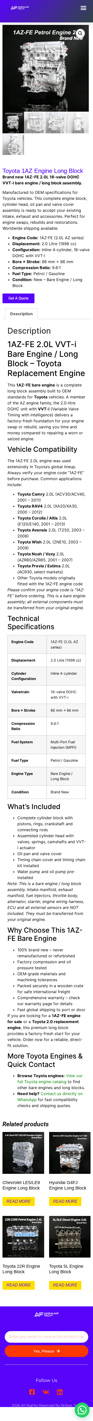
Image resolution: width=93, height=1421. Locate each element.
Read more (18, 1201)
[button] (83, 8)
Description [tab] (21, 313)
